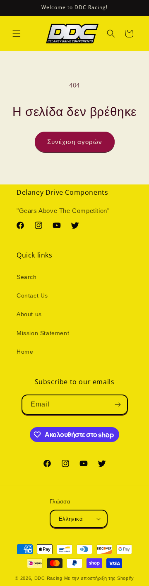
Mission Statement (43, 333)
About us (29, 314)
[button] (16, 33)
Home (25, 351)
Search (27, 277)
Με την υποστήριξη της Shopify (99, 578)
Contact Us (32, 295)
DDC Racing (48, 578)
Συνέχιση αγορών (74, 141)
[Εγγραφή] (118, 405)
